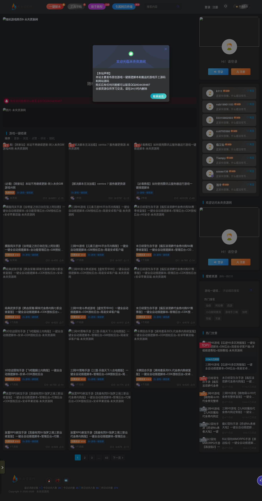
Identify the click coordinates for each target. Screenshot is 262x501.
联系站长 (158, 96)
